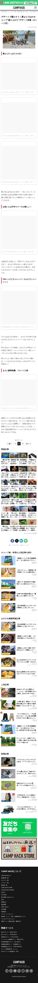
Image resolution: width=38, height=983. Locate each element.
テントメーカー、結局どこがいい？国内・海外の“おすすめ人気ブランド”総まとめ (26, 740)
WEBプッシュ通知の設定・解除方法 (11, 921)
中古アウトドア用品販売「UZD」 (10, 951)
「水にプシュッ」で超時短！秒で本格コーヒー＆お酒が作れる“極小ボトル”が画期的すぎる (26, 572)
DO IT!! (3, 892)
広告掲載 (3, 909)
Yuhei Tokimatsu (33, 696)
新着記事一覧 (5, 878)
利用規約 (3, 911)
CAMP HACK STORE (6, 887)
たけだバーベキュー (32, 665)
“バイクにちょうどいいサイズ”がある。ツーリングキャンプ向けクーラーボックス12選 (26, 761)
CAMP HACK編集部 (32, 776)
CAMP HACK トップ (5, 11)
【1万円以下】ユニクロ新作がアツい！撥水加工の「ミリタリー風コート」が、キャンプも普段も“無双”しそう (26, 798)
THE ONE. (4, 895)
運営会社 (3, 902)
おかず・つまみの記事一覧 (31, 11)
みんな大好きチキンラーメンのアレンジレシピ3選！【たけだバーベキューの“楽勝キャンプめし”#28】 (27, 663)
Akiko (35, 598)
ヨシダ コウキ (33, 745)
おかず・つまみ (25, 545)
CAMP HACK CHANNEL (7, 890)
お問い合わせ (5, 907)
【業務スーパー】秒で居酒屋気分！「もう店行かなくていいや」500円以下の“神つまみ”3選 (26, 560)
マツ (36, 676)
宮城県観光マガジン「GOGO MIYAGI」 (12, 946)
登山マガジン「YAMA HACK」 (9, 932)
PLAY (2, 899)
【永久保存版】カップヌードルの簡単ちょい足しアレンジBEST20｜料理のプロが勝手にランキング (27, 609)
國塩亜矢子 (34, 563)
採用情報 (3, 904)
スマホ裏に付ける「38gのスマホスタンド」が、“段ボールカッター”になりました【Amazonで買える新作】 (27, 774)
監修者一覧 (4, 885)
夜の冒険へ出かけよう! (7, 897)
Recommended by (28, 533)
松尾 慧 (35, 721)
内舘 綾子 (34, 575)
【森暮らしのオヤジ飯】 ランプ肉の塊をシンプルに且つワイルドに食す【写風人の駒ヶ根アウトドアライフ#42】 (26, 639)
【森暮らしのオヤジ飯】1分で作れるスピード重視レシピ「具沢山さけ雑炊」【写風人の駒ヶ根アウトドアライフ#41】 (26, 651)
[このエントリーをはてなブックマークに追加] (21, 541)
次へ (27, 444)
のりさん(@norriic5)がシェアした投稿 (14, 251)
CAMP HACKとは (6, 875)
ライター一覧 (5, 883)
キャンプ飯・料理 (14, 545)
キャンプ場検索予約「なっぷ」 (9, 949)
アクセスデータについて (8, 919)
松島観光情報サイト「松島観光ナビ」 (11, 944)
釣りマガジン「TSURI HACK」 (9, 934)
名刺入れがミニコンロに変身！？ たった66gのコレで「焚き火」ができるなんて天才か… (26, 785)
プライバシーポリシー (7, 914)
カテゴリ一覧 (5, 880)
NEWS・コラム (5, 720)
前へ (10, 444)
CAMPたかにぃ (33, 788)
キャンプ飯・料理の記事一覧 (17, 11)
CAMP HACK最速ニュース (31, 812)
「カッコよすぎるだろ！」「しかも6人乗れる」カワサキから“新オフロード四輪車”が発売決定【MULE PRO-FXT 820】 (26, 810)
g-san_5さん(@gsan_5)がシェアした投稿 (15, 92)
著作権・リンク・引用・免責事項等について (13, 916)
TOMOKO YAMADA (32, 708)
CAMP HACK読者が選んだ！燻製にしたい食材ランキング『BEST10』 (26, 596)
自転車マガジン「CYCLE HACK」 (10, 937)
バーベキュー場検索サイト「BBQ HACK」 (12, 939)
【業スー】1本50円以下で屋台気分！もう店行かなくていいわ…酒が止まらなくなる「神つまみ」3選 (26, 585)
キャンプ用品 (5, 696)
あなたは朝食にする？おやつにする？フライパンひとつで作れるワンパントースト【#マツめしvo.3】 (26, 675)
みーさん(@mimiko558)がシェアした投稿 (15, 135)
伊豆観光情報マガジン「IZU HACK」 (11, 942)
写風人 (35, 641)
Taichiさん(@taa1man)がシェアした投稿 (15, 182)
